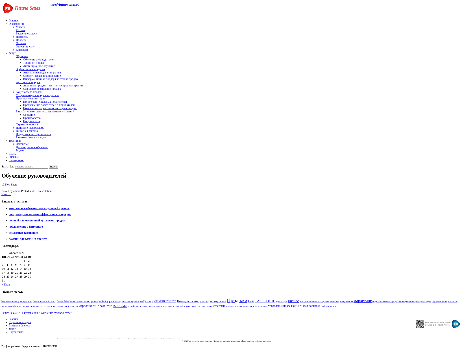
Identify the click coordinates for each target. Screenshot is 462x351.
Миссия (20, 27)
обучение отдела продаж (25, 306)
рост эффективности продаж (187, 306)
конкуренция (346, 301)
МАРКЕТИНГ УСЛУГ (165, 301)
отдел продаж (44, 306)
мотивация (403, 301)
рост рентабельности (165, 306)
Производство (32, 117)
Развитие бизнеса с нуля (31, 137)
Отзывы (21, 43)
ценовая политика (309, 305)
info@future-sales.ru (65, 4)
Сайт (251, 301)
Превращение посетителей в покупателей (49, 104)
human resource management (83, 301)
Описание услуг (26, 46)
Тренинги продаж (34, 62)
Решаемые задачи (26, 33)
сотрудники (207, 306)
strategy (149, 301)
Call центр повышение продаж (42, 88)
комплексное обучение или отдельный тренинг (39, 208)
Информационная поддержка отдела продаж (50, 78)
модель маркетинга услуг (385, 301)
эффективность (328, 306)
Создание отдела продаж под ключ (37, 95)
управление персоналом (255, 306)
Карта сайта (16, 331)
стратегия (219, 305)
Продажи (237, 300)
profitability (115, 301)
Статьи (13, 153)
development (39, 301)
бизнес (293, 301)
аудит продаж (281, 301)
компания (334, 301)
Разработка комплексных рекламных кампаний (45, 111)
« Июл (6, 284)
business (5, 301)
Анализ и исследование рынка (42, 72)
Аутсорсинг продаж (28, 82)
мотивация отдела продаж (419, 301)
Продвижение (31, 121)
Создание (29, 114)
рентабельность (135, 306)
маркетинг (363, 300)
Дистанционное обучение (39, 65)
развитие (106, 306)
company (14, 301)
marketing (103, 301)
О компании (16, 23)
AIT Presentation (42, 191)
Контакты (22, 49)
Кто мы (20, 30)
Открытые (22, 143)
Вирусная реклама (27, 130)
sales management (131, 301)
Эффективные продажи (30, 69)
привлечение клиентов (68, 306)
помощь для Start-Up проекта (28, 238)
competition (26, 301)
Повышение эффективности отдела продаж (50, 108)
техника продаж (234, 306)
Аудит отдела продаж (29, 91)
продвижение (89, 306)
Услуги (13, 52)
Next (6, 194)
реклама (120, 305)
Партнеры (22, 36)
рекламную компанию (23, 232)
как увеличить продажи (314, 301)
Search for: (7, 166)
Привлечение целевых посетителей (45, 101)
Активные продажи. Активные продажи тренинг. (53, 85)
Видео (20, 150)
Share (14, 184)
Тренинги (15, 140)
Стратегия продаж (27, 124)
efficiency (51, 301)
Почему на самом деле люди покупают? (201, 301)
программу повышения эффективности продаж (40, 214)
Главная (13, 20)
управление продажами (282, 305)
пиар (53, 306)
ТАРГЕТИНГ (265, 301)
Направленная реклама (30, 127)
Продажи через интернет (31, 98)
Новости (21, 40)
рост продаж (149, 306)
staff (142, 301)
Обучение (22, 56)
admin (16, 191)
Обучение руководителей (38, 59)
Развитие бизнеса (19, 325)
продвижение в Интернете (26, 226)
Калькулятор (16, 160)
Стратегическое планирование (42, 75)
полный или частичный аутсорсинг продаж (37, 220)
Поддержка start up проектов (33, 134)
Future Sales (63, 301)
